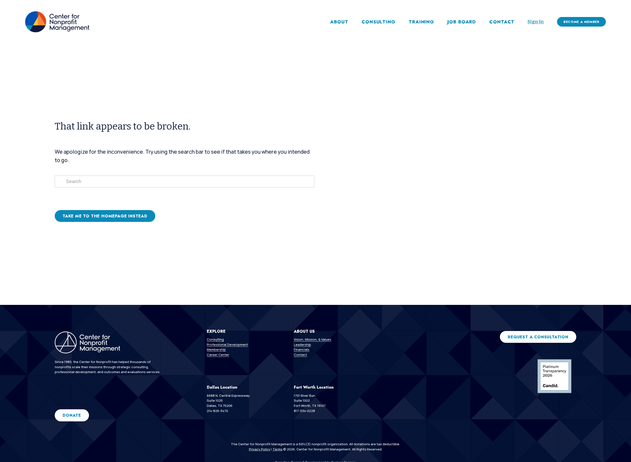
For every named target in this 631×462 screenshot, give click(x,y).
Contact (501, 21)
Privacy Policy (259, 449)
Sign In (535, 21)
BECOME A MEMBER (581, 21)
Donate (72, 415)
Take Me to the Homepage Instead (105, 216)
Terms (277, 449)
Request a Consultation (538, 337)
